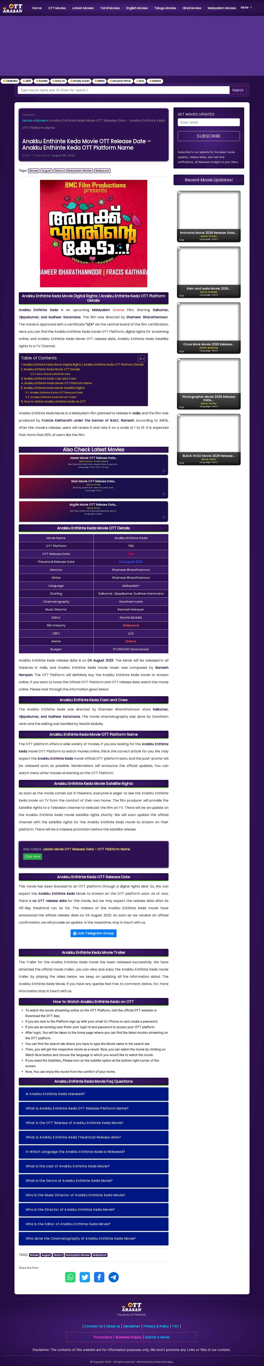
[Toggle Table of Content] (139, 358)
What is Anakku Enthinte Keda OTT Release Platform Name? (77, 1108)
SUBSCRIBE (209, 136)
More (245, 7)
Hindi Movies (192, 8)
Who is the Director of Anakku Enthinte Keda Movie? (70, 1209)
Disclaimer (131, 1326)
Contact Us (93, 1326)
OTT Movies (57, 8)
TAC (175, 1326)
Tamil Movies (110, 8)
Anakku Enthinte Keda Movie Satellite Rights (54, 388)
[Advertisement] (132, 47)
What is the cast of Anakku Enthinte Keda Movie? (68, 1166)
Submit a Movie (157, 1337)
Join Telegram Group (95, 933)
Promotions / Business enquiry (118, 1337)
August (46, 170)
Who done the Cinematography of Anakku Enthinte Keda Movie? (81, 1238)
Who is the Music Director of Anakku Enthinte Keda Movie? (75, 1195)
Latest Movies (83, 8)
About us (113, 1326)
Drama (59, 170)
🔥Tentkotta (10, 81)
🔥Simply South (80, 81)
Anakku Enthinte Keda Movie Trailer (54, 397)
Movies (40, 120)
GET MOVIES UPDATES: (196, 114)
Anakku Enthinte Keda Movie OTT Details (52, 369)
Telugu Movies (165, 8)
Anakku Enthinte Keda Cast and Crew (50, 379)
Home (37, 8)
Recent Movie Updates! (209, 180)
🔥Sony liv (58, 81)
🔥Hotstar (155, 81)
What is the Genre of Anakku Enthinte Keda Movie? (69, 1180)
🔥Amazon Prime (120, 81)
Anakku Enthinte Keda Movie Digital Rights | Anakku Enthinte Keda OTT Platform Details (83, 365)
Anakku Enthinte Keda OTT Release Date (56, 392)
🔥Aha (140, 81)
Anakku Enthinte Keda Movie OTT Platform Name (58, 383)
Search (238, 90)
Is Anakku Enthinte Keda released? (55, 1094)
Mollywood (102, 170)
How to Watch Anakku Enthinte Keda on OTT (55, 402)
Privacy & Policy (156, 1326)
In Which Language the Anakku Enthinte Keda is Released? (75, 1151)
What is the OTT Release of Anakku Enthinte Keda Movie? (75, 1122)
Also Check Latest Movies (53, 374)
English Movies (137, 8)
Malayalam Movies (222, 8)
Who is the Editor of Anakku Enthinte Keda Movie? (68, 1224)
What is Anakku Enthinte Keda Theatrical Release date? (73, 1137)
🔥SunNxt (41, 81)
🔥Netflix (99, 81)
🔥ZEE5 (26, 81)
